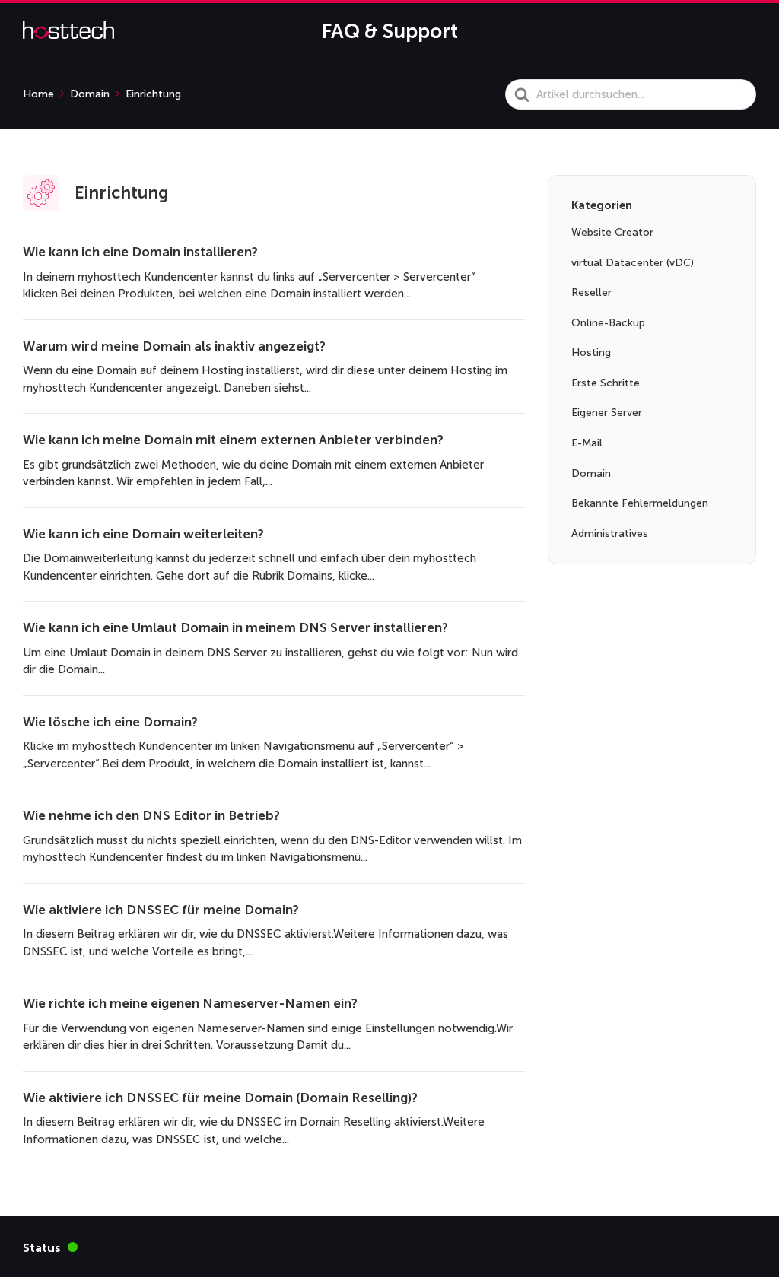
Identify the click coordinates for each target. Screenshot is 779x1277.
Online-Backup (608, 322)
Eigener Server (606, 412)
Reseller (591, 292)
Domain (591, 473)
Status (50, 1247)
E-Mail (587, 443)
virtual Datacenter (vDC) (632, 262)
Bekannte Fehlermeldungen (639, 503)
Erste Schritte (605, 382)
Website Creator (612, 232)
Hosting (591, 352)
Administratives (609, 533)
